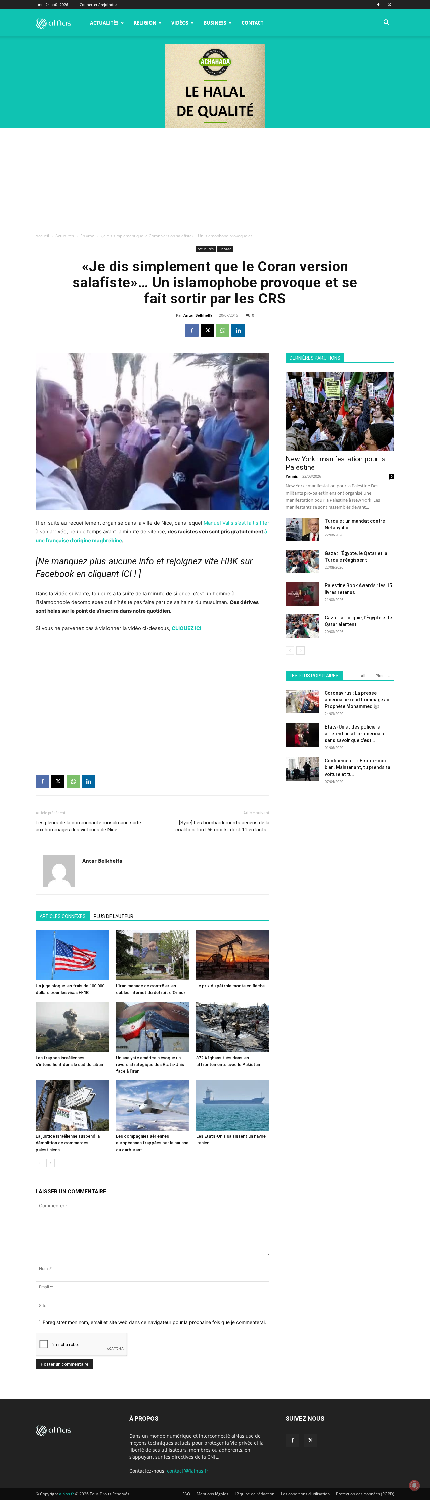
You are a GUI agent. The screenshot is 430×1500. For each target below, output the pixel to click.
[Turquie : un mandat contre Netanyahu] (302, 529)
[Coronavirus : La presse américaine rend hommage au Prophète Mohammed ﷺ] (302, 701)
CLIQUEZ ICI (186, 628)
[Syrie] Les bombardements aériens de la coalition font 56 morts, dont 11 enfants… (222, 826)
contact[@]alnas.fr (187, 1471)
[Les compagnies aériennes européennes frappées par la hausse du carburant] (152, 1105)
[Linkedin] (238, 330)
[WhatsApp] (222, 330)
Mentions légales (212, 1494)
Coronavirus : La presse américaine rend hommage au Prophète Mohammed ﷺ (357, 699)
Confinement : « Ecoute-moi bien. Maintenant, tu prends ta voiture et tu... (357, 767)
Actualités (104, 22)
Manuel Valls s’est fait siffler (236, 523)
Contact (252, 22)
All (363, 675)
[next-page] (50, 1163)
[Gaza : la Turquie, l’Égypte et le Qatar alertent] (302, 626)
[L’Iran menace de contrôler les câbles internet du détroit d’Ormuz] (152, 955)
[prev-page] (40, 1163)
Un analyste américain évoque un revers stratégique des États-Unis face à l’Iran (150, 1064)
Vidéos (179, 22)
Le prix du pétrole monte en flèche (230, 985)
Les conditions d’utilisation (305, 1494)
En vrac (87, 236)
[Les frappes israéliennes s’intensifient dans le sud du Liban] (72, 1027)
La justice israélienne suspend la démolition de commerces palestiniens (68, 1143)
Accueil (42, 236)
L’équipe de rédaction (254, 1494)
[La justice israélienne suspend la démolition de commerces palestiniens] (72, 1105)
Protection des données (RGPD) (365, 1494)
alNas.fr (66, 1494)
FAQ (186, 1494)
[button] (386, 23)
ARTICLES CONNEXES (63, 916)
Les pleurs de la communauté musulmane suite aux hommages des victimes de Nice (88, 826)
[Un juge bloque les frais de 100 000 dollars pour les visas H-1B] (72, 955)
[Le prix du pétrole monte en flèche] (232, 955)
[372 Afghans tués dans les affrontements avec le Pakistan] (232, 1027)
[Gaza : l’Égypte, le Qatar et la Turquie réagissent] (302, 561)
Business (215, 22)
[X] (389, 4)
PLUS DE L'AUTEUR (113, 916)
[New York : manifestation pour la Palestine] (340, 411)
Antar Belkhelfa (198, 315)
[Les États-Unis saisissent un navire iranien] (232, 1105)
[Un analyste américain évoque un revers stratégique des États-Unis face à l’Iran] (152, 1027)
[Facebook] (378, 4)
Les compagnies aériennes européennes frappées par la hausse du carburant (152, 1143)
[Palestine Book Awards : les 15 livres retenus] (302, 594)
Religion (145, 22)
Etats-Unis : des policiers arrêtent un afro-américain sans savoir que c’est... (354, 733)
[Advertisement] (215, 179)
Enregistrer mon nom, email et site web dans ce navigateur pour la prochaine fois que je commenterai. (154, 1322)
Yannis (292, 476)
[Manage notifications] (414, 1485)
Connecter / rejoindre (98, 4)
